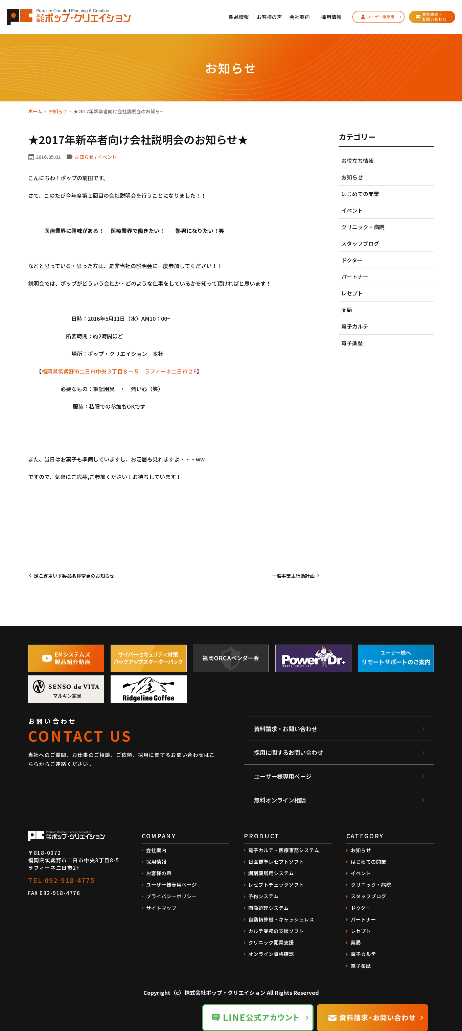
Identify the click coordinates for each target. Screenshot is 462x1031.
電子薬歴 (352, 343)
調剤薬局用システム (271, 873)
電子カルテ (354, 326)
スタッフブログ (360, 243)
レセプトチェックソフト (276, 884)
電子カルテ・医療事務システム (283, 850)
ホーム (35, 111)
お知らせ (57, 111)
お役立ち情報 (357, 161)
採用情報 (331, 16)
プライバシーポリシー (171, 896)
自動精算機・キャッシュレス (281, 919)
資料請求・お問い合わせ (285, 728)
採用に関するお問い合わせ (288, 752)
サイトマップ (161, 907)
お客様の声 (269, 16)
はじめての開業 (360, 194)
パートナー (354, 276)
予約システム (263, 896)
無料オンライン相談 (280, 800)
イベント (107, 156)
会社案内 (300, 16)
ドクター (352, 260)
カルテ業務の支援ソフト (276, 930)
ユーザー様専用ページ (282, 776)
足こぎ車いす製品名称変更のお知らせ (74, 575)
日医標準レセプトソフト (276, 861)
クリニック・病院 (363, 227)
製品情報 (239, 16)
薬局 (346, 310)
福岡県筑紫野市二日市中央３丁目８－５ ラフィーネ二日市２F (119, 371)
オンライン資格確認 (271, 953)
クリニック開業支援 (271, 942)
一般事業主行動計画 (293, 575)
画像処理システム (268, 907)
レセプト (352, 293)
